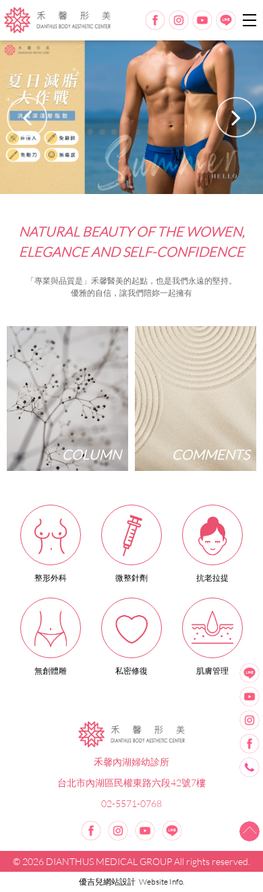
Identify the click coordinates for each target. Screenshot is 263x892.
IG (249, 720)
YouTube (249, 697)
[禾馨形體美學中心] (131, 734)
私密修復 (131, 671)
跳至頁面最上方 (249, 831)
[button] (236, 117)
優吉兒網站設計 (107, 882)
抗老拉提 (212, 578)
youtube (202, 20)
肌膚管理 (212, 671)
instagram (179, 20)
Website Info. (161, 882)
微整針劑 (131, 578)
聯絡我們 (249, 767)
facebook (155, 20)
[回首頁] (57, 20)
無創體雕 (50, 671)
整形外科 (50, 578)
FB (249, 744)
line (226, 20)
